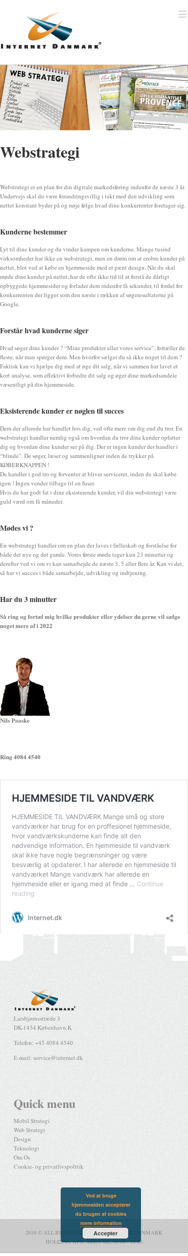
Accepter (106, 1233)
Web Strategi (29, 1130)
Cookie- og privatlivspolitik (49, 1166)
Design (22, 1139)
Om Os (22, 1157)
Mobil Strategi (32, 1121)
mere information (101, 1222)
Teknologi (26, 1148)
